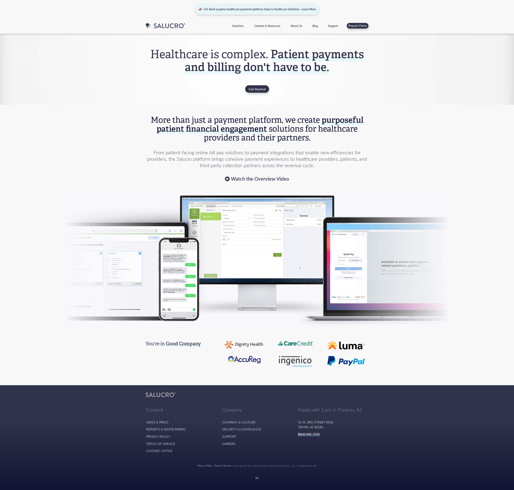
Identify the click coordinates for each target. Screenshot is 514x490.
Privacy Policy (158, 436)
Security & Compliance (241, 429)
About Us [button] (296, 26)
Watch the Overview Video (259, 178)
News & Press (157, 422)
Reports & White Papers (166, 429)
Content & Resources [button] (267, 26)
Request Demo (357, 26)
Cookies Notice (159, 450)
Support (333, 26)
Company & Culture (238, 422)
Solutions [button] (238, 26)
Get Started (257, 89)
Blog (315, 26)
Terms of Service (160, 443)
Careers (229, 443)
